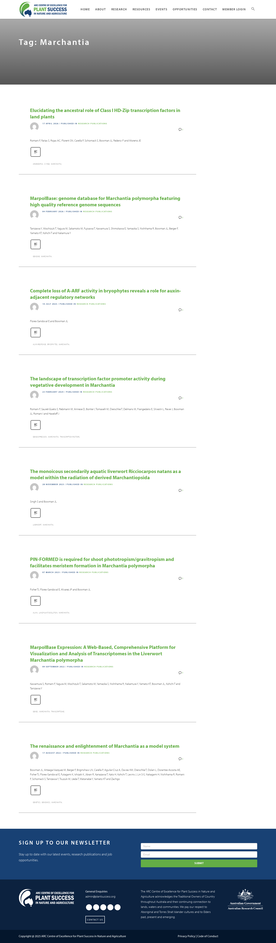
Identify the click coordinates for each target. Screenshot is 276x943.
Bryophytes (52, 344)
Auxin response (39, 344)
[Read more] (35, 156)
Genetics (36, 802)
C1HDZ (47, 164)
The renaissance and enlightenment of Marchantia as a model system (104, 746)
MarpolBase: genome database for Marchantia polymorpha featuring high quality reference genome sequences (105, 201)
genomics (46, 802)
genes (35, 711)
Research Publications (92, 123)
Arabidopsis (38, 164)
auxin (35, 613)
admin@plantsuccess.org (100, 896)
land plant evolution (48, 613)
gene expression (40, 437)
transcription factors (70, 437)
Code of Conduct (207, 936)
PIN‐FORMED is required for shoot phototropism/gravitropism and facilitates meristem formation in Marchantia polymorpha (102, 562)
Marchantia (56, 164)
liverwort (37, 525)
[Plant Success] (46, 898)
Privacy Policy (186, 936)
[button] (253, 9)
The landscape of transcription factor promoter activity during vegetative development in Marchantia (97, 381)
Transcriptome (57, 711)
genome (36, 256)
